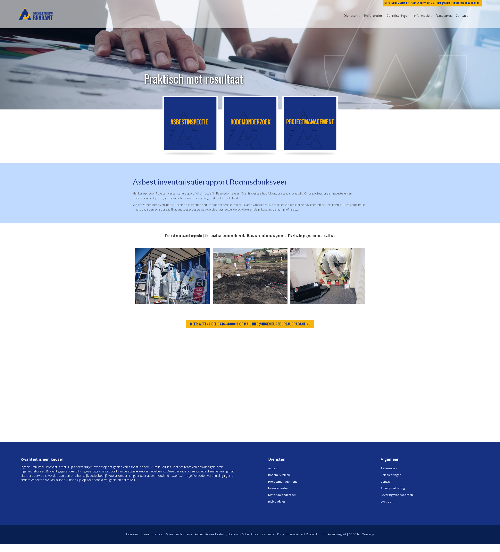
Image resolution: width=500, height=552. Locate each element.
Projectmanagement (282, 481)
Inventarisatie (278, 488)
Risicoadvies (277, 501)
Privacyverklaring (393, 488)
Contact (386, 481)
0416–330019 (419, 3)
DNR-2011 (388, 501)
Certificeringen (391, 475)
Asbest (273, 468)
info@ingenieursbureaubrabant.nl (458, 3)
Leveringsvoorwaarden (397, 495)
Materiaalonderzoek (282, 495)
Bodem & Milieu (279, 475)
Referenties (389, 468)
